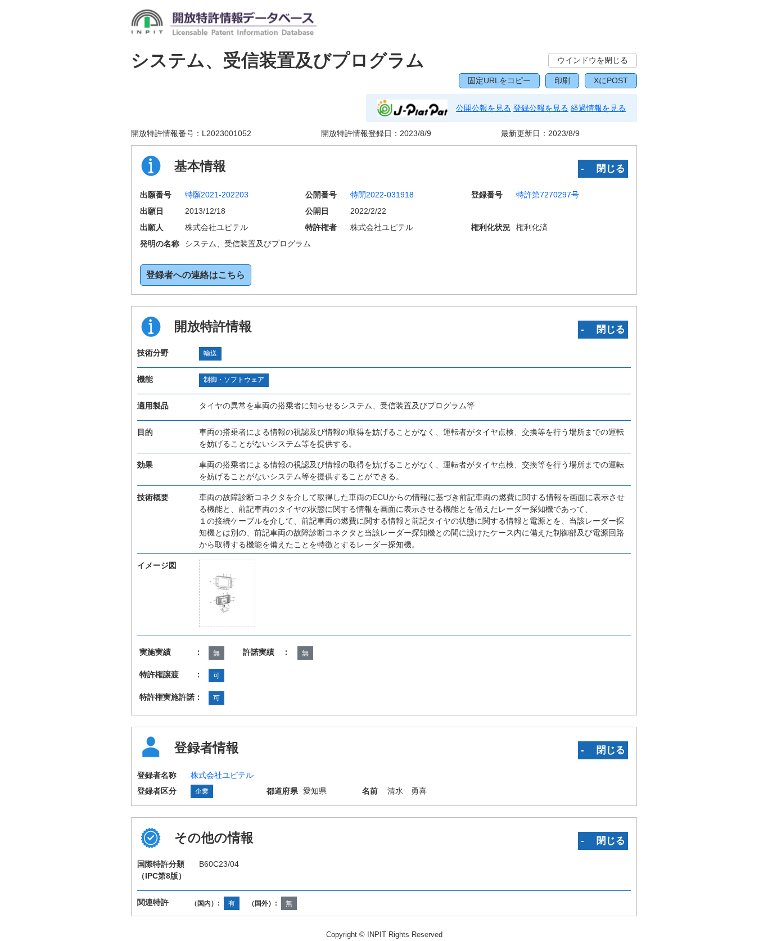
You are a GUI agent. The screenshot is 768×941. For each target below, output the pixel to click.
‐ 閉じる (603, 168)
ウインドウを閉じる (592, 60)
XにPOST (611, 80)
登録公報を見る (540, 107)
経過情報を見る (598, 107)
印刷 (562, 80)
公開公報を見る (483, 107)
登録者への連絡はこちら (195, 275)
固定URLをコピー (499, 80)
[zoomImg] (227, 593)
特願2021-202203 (217, 194)
